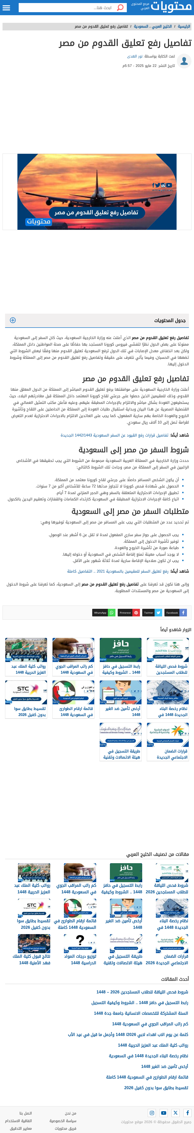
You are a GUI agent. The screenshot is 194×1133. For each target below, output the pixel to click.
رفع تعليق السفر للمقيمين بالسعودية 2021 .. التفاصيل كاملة (117, 571)
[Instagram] (152, 1113)
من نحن (70, 1113)
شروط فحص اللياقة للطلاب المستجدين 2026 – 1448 (142, 992)
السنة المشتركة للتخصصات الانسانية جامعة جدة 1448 (141, 1013)
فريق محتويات (65, 1128)
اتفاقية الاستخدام (18, 1121)
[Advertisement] (97, 113)
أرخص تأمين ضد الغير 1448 (164, 1066)
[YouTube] (164, 1113)
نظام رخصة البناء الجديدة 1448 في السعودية (148, 1056)
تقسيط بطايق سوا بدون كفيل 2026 (156, 1088)
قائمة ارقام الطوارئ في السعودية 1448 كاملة (147, 1077)
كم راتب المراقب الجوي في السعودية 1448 (150, 1024)
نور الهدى (134, 56)
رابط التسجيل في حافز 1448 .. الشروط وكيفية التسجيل (139, 1003)
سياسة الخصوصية (63, 1121)
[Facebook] (187, 1113)
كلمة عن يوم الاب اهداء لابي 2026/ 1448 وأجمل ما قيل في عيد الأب (128, 1034)
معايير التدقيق (21, 1128)
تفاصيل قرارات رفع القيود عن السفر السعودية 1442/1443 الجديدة (114, 435)
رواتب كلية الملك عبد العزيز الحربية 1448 (153, 1045)
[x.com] (176, 1113)
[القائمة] (6, 7)
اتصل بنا (25, 1113)
